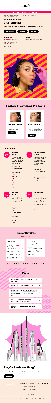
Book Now (12, 132)
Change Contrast (34, 383)
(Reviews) (14, 39)
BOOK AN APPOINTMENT (10, 31)
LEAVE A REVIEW (33, 31)
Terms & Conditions (41, 398)
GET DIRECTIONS (22, 31)
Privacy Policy (30, 398)
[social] (43, 383)
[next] (46, 124)
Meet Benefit (32, 389)
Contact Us (31, 386)
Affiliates (31, 394)
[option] (15, 124)
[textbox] (25, 280)
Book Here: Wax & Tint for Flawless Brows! (25, 12)
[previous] (4, 124)
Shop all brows (9, 376)
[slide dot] (7, 263)
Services (25, 8)
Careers (30, 392)
